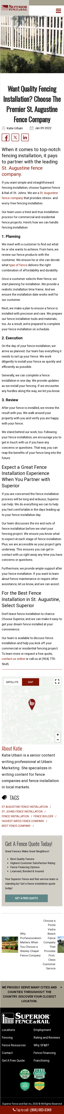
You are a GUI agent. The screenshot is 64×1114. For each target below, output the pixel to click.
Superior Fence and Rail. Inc (17, 1103)
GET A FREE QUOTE (26, 898)
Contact (7, 1053)
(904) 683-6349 (40, 1109)
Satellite (12, 682)
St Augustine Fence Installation (25, 806)
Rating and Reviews (47, 1037)
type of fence (18, 265)
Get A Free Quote (13, 1060)
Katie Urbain (15, 128)
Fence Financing (45, 1053)
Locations (8, 1030)
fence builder (43, 816)
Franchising (41, 1060)
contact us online (13, 659)
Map (30, 682)
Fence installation (16, 816)
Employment (42, 1030)
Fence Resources (14, 1045)
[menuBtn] (58, 10)
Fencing (7, 1037)
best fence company (16, 825)
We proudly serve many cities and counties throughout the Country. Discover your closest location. (32, 994)
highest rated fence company (23, 821)
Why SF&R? (41, 1045)
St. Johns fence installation (22, 811)
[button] (32, 704)
